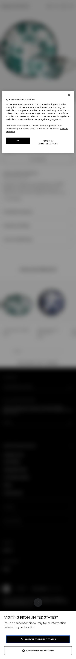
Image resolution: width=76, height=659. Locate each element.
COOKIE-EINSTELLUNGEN (48, 142)
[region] (38, 122)
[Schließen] (69, 95)
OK (17, 140)
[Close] (38, 602)
